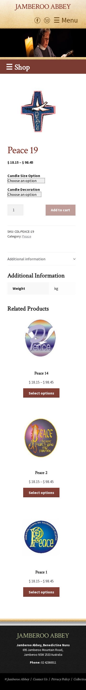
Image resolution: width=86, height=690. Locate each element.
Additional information (26, 258)
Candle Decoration (23, 189)
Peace (26, 236)
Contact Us (40, 679)
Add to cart (60, 209)
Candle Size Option (23, 175)
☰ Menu (66, 20)
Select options (41, 393)
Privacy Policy (60, 679)
